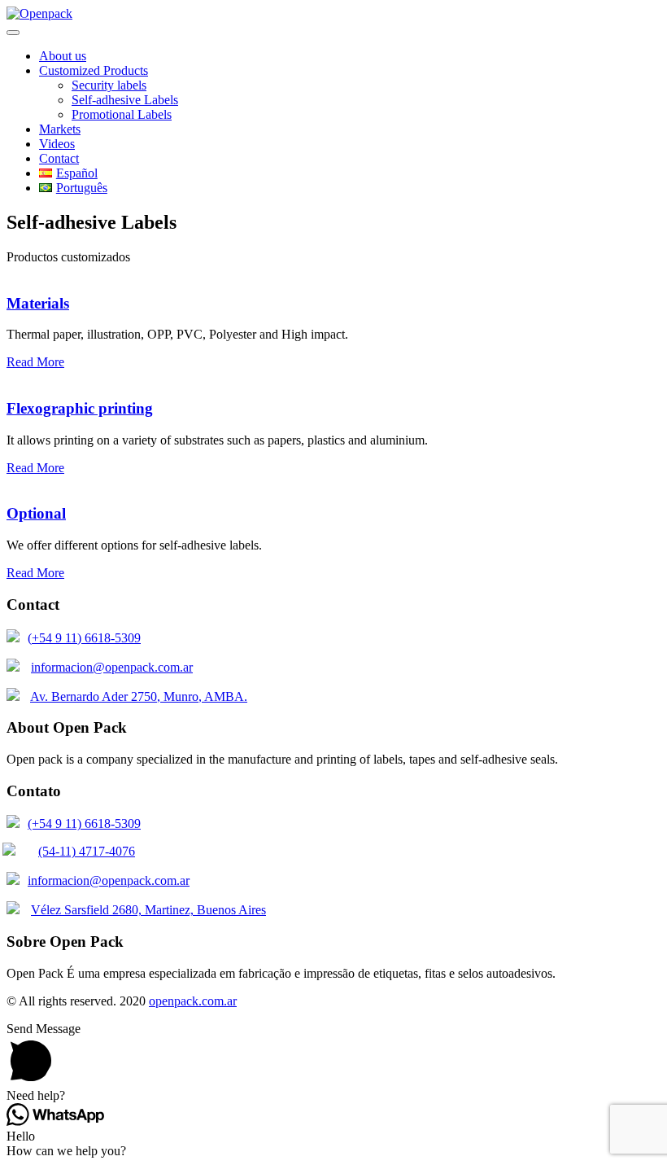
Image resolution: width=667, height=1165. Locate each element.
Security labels (109, 85)
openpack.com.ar (193, 1001)
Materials (38, 303)
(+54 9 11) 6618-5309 (84, 638)
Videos (57, 144)
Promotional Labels (122, 114)
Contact (59, 158)
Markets (60, 129)
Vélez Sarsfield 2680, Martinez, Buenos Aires (148, 910)
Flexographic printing (80, 408)
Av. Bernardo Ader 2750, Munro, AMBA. (138, 696)
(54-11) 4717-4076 (86, 851)
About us (62, 56)
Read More (35, 362)
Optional (36, 513)
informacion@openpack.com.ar (112, 667)
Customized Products (93, 70)
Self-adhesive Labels (125, 100)
